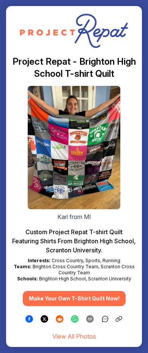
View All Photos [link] (74, 336)
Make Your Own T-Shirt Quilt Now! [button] (74, 298)
